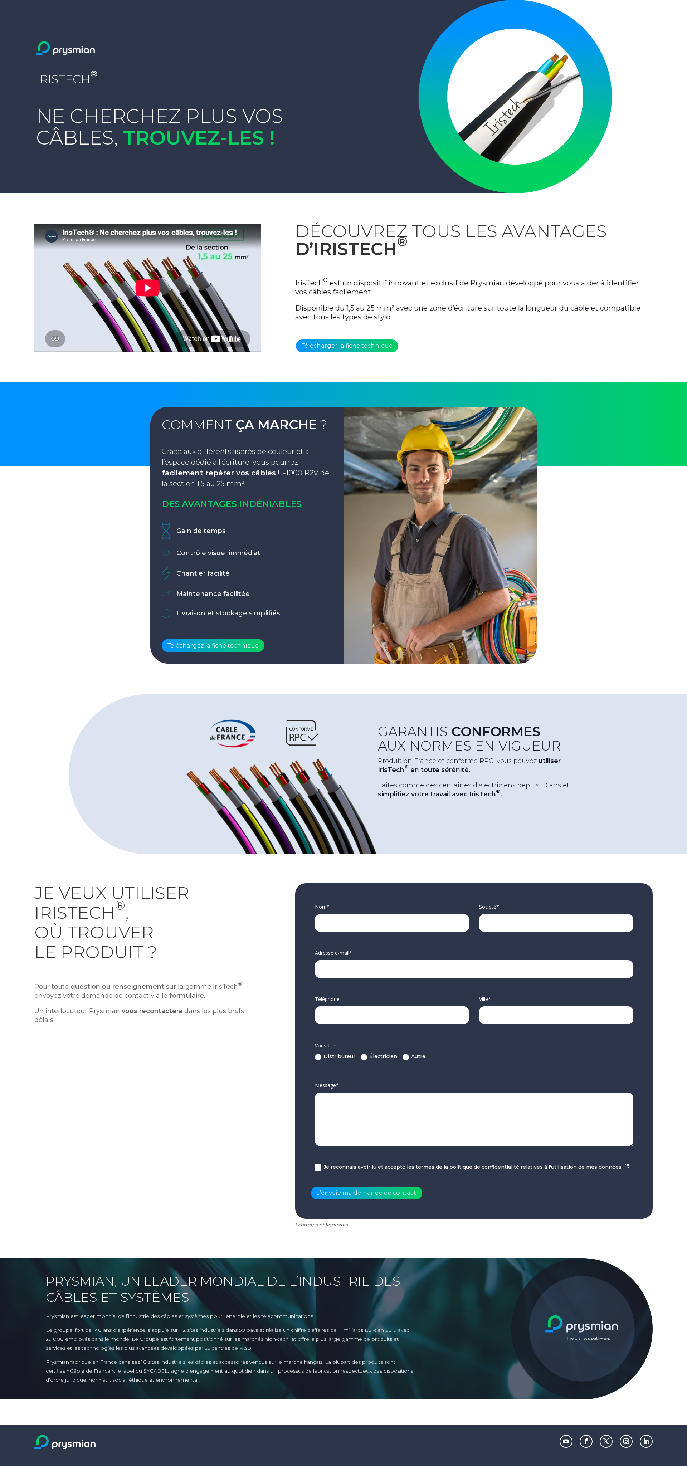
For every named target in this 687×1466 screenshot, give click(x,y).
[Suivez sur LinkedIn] (646, 1441)
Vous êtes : (327, 1045)
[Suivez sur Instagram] (626, 1441)
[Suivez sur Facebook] (586, 1441)
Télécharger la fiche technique (347, 345)
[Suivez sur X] (606, 1441)
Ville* (485, 999)
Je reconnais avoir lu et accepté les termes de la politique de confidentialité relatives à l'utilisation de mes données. (473, 1167)
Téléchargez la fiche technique (213, 645)
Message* (327, 1085)
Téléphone (327, 999)
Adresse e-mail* (333, 952)
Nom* (322, 906)
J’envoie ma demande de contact (366, 1192)
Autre (418, 1056)
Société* (489, 906)
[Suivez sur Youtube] (566, 1441)
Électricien (383, 1056)
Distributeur (339, 1056)
